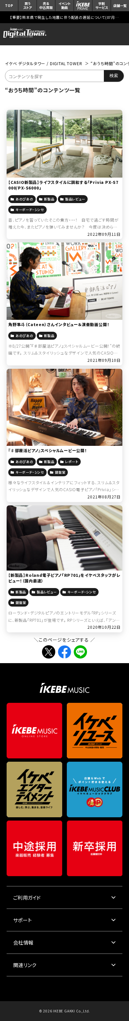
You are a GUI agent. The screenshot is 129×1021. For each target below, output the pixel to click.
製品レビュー (75, 198)
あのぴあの (24, 198)
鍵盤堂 (60, 472)
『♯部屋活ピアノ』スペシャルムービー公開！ (47, 450)
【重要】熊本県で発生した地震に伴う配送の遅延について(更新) (64, 17)
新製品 (49, 198)
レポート (71, 461)
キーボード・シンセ (30, 209)
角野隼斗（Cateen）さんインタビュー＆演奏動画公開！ (58, 324)
